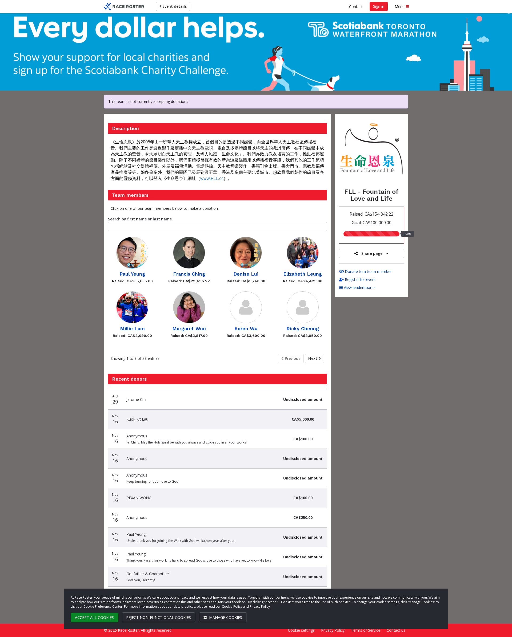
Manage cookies (225, 617)
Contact (356, 6)
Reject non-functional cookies (158, 617)
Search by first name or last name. (140, 218)
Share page (371, 253)
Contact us (396, 630)
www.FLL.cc (211, 178)
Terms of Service (365, 630)
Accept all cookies (94, 617)
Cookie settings (301, 630)
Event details (174, 6)
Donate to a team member (368, 271)
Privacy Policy (333, 630)
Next (313, 358)
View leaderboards (359, 287)
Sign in (378, 6)
